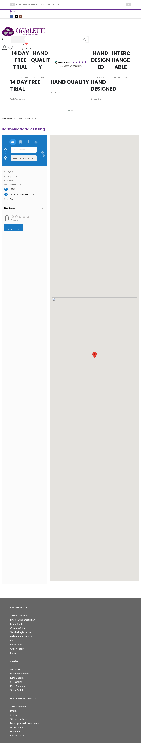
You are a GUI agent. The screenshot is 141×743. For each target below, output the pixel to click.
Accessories (16, 727)
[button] (69, 110)
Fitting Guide (16, 623)
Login (13, 652)
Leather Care (17, 735)
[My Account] (4, 47)
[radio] (12, 142)
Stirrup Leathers (18, 719)
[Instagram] (20, 16)
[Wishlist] (11, 48)
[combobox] (56, 39)
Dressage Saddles (20, 673)
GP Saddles (16, 681)
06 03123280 (16, 189)
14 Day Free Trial (19, 615)
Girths (13, 714)
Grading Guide (18, 628)
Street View (8, 199)
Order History (17, 648)
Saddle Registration (20, 632)
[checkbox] (43, 154)
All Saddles (16, 669)
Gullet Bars (16, 731)
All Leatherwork (18, 706)
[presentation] (12, 4)
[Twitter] (16, 16)
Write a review (13, 229)
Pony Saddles (17, 686)
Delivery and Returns (21, 636)
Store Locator (7, 119)
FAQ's (13, 640)
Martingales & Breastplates (24, 723)
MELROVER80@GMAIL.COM (22, 194)
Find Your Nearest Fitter (22, 619)
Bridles (14, 710)
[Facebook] (11, 16)
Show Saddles (17, 690)
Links (12, 11)
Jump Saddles (17, 677)
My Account (16, 644)
